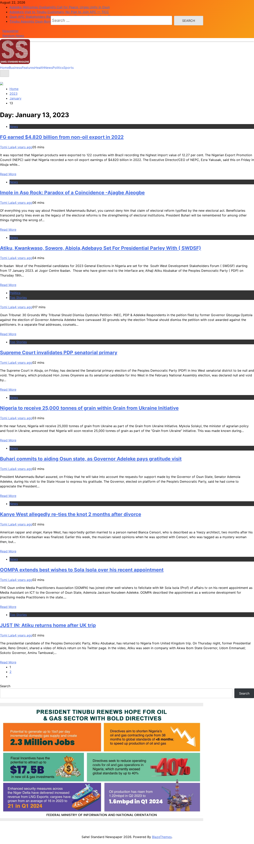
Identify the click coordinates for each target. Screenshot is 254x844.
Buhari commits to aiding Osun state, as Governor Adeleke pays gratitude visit (91, 459)
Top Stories (18, 298)
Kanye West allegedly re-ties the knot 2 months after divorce (70, 514)
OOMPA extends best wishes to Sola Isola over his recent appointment (82, 570)
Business (15, 68)
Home (4, 68)
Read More (8, 174)
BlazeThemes (162, 837)
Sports (69, 68)
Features (28, 68)
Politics (58, 68)
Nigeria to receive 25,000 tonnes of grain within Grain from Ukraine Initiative (89, 408)
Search (5, 686)
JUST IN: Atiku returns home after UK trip (48, 625)
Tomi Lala (7, 147)
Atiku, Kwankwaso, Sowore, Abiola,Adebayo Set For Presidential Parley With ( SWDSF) (100, 248)
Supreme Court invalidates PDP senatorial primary (58, 352)
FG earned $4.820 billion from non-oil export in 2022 (62, 137)
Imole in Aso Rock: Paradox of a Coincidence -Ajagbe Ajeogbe (72, 192)
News (48, 68)
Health (39, 68)
